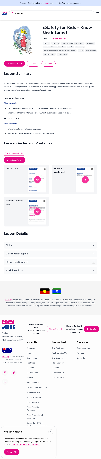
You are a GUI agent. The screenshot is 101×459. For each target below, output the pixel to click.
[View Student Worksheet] (85, 179)
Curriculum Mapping (17, 253)
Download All (13, 63)
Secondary (82, 358)
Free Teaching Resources (33, 409)
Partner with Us (59, 353)
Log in (47, 3)
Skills (9, 245)
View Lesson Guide (14, 153)
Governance (32, 372)
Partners (31, 363)
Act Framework (34, 397)
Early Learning (83, 348)
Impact (30, 353)
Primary (80, 353)
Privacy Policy (33, 382)
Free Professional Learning (35, 416)
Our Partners (58, 348)
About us (31, 348)
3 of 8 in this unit (58, 38)
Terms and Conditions (37, 387)
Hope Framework (35, 392)
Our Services (58, 358)
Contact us (54, 329)
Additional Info (14, 270)
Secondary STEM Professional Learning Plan (37, 426)
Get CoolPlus (33, 402)
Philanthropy (58, 363)
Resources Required (17, 262)
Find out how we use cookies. (25, 444)
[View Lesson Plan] (37, 179)
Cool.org (9, 299)
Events (30, 377)
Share (50, 63)
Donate (93, 329)
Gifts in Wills (58, 372)
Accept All (12, 452)
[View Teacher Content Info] (37, 211)
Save (35, 63)
